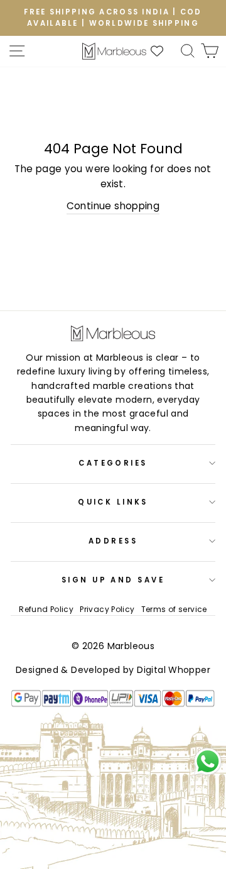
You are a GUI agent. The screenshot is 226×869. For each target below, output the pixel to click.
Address (113, 541)
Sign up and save (113, 580)
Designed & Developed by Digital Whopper (113, 670)
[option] (113, 18)
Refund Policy (46, 609)
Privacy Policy (107, 609)
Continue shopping (113, 205)
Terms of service (174, 609)
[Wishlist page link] (163, 51)
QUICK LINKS (113, 502)
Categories (112, 463)
